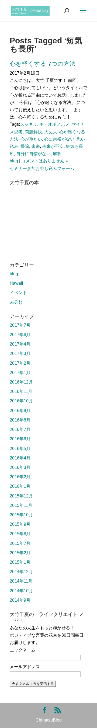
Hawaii (16, 283)
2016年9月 (20, 410)
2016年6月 (20, 439)
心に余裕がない (59, 139)
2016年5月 (20, 448)
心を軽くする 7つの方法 (42, 63)
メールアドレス (25, 666)
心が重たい (31, 139)
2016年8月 (20, 420)
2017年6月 (20, 334)
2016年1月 (20, 486)
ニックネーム (23, 650)
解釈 (57, 153)
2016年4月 (20, 458)
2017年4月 (20, 344)
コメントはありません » (44, 161)
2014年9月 (20, 600)
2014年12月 (21, 571)
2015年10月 (21, 515)
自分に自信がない (33, 153)
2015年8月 (20, 533)
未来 (35, 146)
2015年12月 (21, 496)
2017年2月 (20, 363)
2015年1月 (20, 562)
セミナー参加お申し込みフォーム (42, 168)
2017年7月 (20, 325)
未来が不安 (53, 146)
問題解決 (33, 132)
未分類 (16, 302)
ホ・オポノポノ (54, 124)
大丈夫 (50, 132)
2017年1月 (20, 372)
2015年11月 (21, 505)
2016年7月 (20, 429)
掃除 (24, 146)
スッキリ (28, 124)
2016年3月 (20, 467)
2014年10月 (21, 590)
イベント (18, 292)
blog (14, 161)
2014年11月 (21, 581)
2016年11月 (21, 391)
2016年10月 (21, 401)
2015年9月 (20, 524)
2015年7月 (20, 543)
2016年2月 (20, 477)
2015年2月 (20, 553)
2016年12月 (21, 382)
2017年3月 (20, 353)
